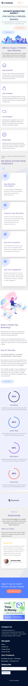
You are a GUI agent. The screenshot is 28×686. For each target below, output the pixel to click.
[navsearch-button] (22, 2)
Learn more (8, 32)
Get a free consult (14, 591)
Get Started (20, 27)
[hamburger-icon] (19, 3)
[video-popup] (3, 168)
